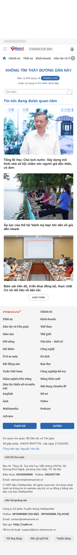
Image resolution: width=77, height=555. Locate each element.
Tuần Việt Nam (12, 371)
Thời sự (28, 58)
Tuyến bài (20, 425)
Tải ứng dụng (14, 538)
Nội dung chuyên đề (53, 386)
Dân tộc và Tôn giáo (16, 326)
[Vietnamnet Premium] (12, 313)
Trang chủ (50, 78)
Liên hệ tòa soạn (14, 457)
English (8, 393)
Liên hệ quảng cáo (16, 500)
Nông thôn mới (50, 379)
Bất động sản (11, 364)
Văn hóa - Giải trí (51, 341)
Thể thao (46, 326)
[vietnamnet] (17, 51)
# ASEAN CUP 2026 (41, 49)
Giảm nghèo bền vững (17, 379)
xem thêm (38, 297)
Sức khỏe (8, 349)
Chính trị (14, 58)
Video (44, 401)
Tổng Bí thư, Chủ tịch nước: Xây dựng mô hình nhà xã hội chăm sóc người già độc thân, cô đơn (38, 163)
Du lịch (45, 356)
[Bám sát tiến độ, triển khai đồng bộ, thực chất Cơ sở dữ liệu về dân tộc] (38, 258)
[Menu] (5, 49)
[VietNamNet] (4, 58)
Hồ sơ (44, 393)
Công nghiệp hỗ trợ (53, 371)
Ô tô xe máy (10, 356)
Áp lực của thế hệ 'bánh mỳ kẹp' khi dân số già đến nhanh (38, 227)
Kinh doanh (43, 58)
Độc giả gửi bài (39, 538)
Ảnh (5, 401)
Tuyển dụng (64, 538)
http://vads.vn (22, 524)
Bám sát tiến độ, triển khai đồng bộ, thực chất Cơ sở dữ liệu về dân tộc (38, 288)
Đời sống (9, 341)
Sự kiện (57, 425)
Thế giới (45, 334)
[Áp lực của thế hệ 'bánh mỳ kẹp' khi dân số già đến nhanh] (38, 196)
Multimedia (10, 408)
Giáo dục (8, 334)
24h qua (8, 416)
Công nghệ (47, 349)
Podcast (45, 408)
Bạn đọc (45, 364)
